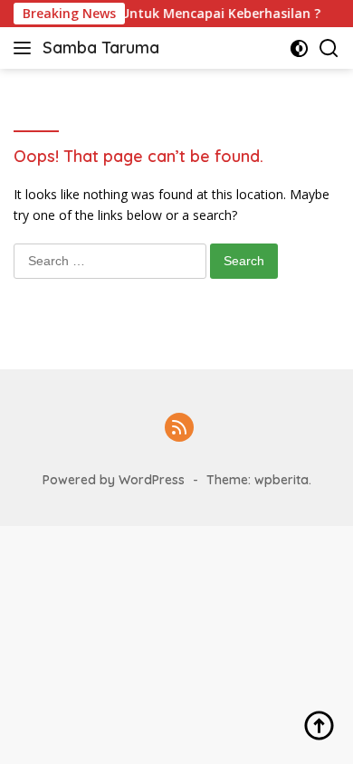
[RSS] (179, 428)
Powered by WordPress (114, 480)
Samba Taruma (101, 47)
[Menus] (26, 48)
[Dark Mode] (299, 48)
